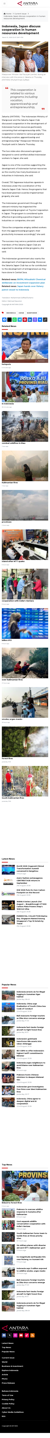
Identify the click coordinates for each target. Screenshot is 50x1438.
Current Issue (20, 14)
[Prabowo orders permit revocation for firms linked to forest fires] (25, 1186)
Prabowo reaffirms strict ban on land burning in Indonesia (24, 402)
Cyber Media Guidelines (13, 1412)
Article (5, 1375)
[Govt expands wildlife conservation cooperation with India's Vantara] (25, 584)
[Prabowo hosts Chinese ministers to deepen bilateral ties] (8, 1078)
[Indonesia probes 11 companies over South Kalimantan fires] (25, 465)
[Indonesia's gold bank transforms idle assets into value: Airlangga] (8, 1042)
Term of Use (7, 1395)
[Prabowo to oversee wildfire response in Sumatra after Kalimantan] (8, 1213)
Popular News (9, 985)
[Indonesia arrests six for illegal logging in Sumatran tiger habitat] (8, 995)
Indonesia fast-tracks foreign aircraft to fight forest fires (24, 757)
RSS (3, 1416)
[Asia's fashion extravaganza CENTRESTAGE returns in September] (8, 881)
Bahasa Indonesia (10, 1391)
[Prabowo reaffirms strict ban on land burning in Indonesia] (25, 387)
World (4, 1362)
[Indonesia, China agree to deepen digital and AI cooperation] (8, 1102)
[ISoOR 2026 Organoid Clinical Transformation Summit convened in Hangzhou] (8, 869)
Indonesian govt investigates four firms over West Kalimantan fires (32, 1089)
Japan (21, 313)
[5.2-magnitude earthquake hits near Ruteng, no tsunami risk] (8, 1260)
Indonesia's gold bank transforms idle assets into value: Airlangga (29, 1041)
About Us (6, 1408)
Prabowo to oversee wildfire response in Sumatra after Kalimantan (30, 1212)
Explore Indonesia (10, 1370)
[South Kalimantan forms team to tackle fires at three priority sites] (8, 1237)
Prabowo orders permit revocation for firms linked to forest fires (23, 1201)
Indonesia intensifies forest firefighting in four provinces (24, 520)
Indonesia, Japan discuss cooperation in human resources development (24, 17)
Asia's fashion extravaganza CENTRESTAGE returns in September (29, 880)
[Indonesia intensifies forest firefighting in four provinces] (25, 505)
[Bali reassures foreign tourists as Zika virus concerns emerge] (8, 1019)
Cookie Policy (8, 1404)
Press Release (8, 1383)
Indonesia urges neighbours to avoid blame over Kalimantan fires (23, 678)
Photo (5, 1379)
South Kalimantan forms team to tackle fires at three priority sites (32, 1235)
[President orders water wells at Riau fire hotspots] (25, 347)
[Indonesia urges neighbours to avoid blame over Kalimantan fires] (25, 663)
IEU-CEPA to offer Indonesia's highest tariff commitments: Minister (30, 1053)
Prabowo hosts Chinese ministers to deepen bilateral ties (30, 1077)
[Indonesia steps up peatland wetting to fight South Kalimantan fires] (25, 781)
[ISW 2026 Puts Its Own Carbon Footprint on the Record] (8, 893)
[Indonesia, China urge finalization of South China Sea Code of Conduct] (8, 1007)
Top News (7, 1165)
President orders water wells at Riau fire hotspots (21, 363)
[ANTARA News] (27, 3)
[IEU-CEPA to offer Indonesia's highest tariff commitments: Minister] (8, 1054)
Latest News (8, 859)
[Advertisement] (25, 830)
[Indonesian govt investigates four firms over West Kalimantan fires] (8, 1090)
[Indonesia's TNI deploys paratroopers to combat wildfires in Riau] (25, 426)
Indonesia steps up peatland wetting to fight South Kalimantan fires (24, 796)
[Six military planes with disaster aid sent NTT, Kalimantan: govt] (8, 1249)
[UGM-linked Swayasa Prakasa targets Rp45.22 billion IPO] (25, 623)
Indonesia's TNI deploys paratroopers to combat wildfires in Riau (22, 441)
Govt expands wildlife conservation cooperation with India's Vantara (19, 599)
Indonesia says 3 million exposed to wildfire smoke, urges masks (23, 717)
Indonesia (11, 313)
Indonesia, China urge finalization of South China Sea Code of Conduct (31, 1006)
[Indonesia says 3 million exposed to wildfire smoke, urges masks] (25, 702)
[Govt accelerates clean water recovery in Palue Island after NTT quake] (25, 544)
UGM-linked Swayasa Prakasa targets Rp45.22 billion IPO (24, 639)
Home (9, 14)
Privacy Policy (8, 1399)
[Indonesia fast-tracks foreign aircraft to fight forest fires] (25, 741)
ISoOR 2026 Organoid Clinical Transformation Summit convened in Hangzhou (30, 868)
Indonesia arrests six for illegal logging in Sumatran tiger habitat (31, 994)
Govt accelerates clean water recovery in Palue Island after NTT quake (25, 560)
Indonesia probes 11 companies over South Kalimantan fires (23, 481)
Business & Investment (12, 1366)
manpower (32, 313)
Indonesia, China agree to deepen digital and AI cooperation (29, 1101)
